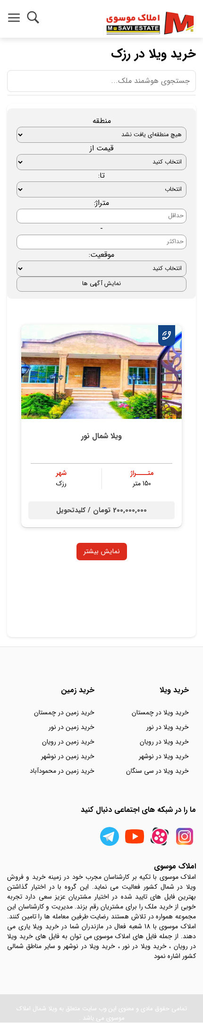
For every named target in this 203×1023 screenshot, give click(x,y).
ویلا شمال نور (101, 436)
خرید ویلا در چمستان (160, 712)
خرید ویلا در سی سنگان (157, 771)
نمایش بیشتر (102, 551)
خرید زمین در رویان (68, 742)
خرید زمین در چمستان (64, 712)
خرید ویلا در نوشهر (164, 756)
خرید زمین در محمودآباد (62, 771)
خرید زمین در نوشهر (67, 756)
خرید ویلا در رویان (164, 742)
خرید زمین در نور (71, 727)
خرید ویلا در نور (167, 727)
